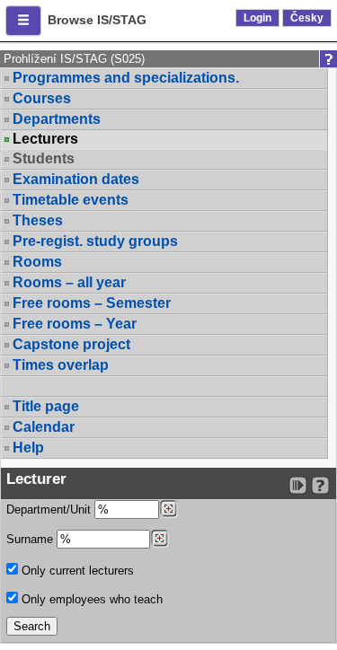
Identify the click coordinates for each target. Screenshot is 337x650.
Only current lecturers (76, 570)
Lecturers (45, 139)
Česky (307, 18)
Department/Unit (50, 509)
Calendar (44, 427)
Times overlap (61, 365)
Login (257, 18)
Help (28, 447)
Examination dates (76, 179)
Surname (31, 539)
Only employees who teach (90, 599)
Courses (42, 98)
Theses (38, 220)
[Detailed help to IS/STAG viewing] (320, 485)
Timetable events (71, 199)
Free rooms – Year (75, 323)
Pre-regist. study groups (95, 241)
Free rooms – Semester (92, 303)
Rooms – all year (69, 282)
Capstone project (71, 344)
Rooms (37, 261)
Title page (46, 406)
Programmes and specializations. (126, 77)
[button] (23, 20)
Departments (57, 119)
